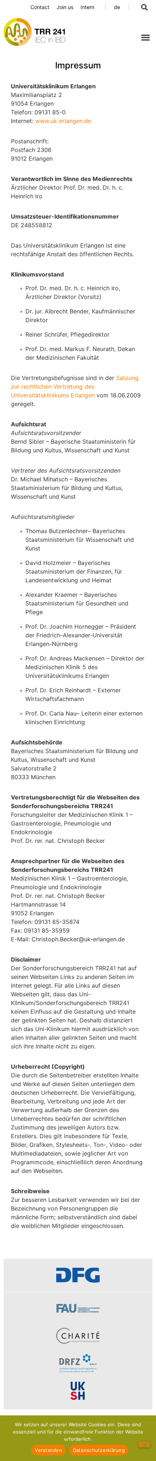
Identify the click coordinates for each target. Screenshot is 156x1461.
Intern (87, 7)
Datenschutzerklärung (99, 1450)
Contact (39, 7)
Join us (65, 7)
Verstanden (48, 1450)
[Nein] (144, 1444)
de (117, 7)
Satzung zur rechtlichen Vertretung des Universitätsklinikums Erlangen (75, 386)
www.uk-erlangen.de (63, 120)
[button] (144, 7)
